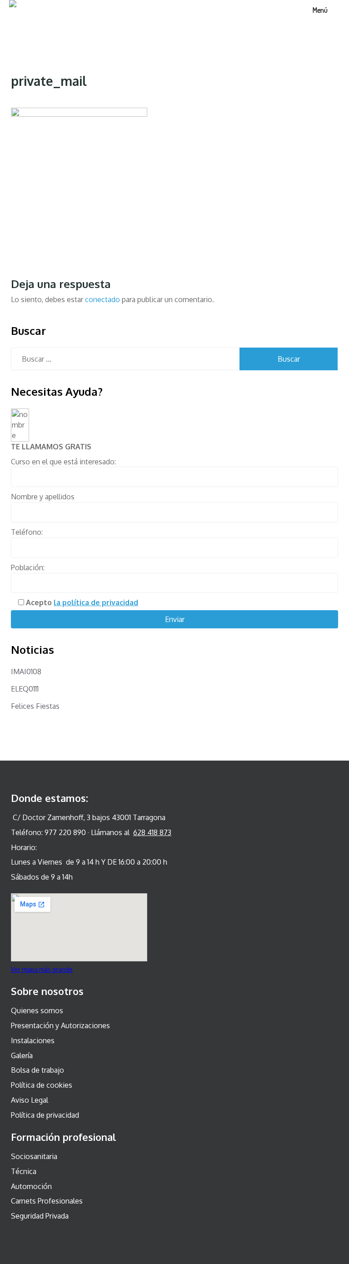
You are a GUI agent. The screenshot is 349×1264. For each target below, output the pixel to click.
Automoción (31, 1186)
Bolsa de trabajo (37, 1070)
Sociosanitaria (34, 1156)
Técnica (23, 1171)
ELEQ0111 (25, 688)
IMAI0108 (26, 671)
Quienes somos (37, 1010)
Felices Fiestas (35, 706)
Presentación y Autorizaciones (60, 1025)
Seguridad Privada (40, 1215)
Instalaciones (33, 1040)
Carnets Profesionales (47, 1200)
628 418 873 (152, 832)
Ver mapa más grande (42, 969)
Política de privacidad (45, 1115)
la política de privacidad (96, 602)
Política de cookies (41, 1085)
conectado (102, 299)
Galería (22, 1055)
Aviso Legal (29, 1100)
